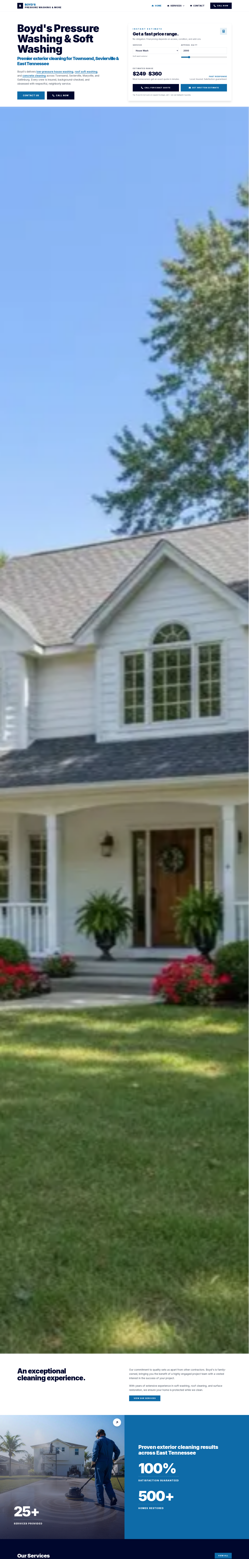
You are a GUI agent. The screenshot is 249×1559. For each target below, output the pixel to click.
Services (176, 5)
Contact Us (31, 95)
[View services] (117, 1422)
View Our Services (145, 1398)
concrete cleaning (34, 75)
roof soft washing (86, 71)
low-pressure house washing (54, 71)
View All (223, 1556)
